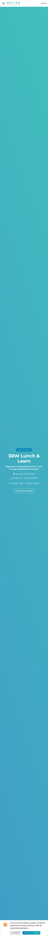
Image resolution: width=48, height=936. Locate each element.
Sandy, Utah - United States (25, 483)
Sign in (43, 3)
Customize (15, 933)
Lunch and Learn (24, 450)
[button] (3, 3)
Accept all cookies (31, 933)
